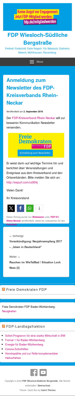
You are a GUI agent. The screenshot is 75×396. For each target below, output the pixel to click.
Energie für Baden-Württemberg (24, 344)
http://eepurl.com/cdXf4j (22, 182)
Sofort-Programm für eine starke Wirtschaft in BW (35, 336)
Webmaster (38, 216)
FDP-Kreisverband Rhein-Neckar (33, 118)
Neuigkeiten (9, 311)
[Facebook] (34, 372)
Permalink (11, 224)
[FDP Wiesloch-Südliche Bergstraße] (37, 29)
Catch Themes (48, 390)
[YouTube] (43, 372)
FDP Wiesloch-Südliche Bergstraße (38, 38)
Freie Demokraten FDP (26, 289)
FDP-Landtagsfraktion (25, 326)
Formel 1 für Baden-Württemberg (25, 340)
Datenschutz (44, 385)
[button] (11, 208)
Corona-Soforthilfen (16, 349)
